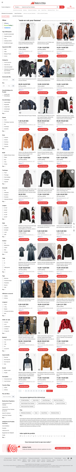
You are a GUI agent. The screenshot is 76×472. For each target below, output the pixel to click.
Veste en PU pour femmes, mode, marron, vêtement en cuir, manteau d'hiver (45, 154)
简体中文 (19, 460)
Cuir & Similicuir (5, 426)
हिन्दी (29, 461)
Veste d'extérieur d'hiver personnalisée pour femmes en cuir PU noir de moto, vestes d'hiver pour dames (46, 300)
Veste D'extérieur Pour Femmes (45, 403)
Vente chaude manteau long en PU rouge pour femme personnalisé (26, 42)
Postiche (4, 428)
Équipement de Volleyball (8, 433)
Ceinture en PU (5, 430)
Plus (21, 415)
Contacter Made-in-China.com (47, 458)
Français (33, 460)
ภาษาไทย (33, 461)
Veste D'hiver (43, 10)
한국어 (65, 460)
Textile (3, 435)
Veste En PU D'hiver (60, 403)
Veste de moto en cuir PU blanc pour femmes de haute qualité (45, 42)
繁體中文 (24, 460)
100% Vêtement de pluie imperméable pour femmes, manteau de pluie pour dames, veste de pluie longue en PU (65, 154)
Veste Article (36, 400)
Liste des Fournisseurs (17, 16)
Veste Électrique (46, 400)
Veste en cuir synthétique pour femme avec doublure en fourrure (46, 226)
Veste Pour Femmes (58, 400)
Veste (39, 10)
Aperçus (64, 458)
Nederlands (24, 461)
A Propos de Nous (8, 458)
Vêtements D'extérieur (32, 10)
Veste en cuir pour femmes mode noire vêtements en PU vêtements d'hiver (46, 263)
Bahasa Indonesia (50, 461)
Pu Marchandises (25, 400)
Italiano (53, 460)
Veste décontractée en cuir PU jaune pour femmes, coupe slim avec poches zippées (46, 374)
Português (49, 460)
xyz (64, 436)
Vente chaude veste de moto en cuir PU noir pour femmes (27, 79)
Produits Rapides (57, 458)
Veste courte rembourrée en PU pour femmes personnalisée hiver (45, 79)
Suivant (49, 391)
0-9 (20, 436)
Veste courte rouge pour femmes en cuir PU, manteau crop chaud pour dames (65, 337)
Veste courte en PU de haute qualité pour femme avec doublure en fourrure (65, 226)
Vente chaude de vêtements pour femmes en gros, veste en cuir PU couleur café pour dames (64, 264)
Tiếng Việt (43, 461)
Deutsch (43, 460)
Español (38, 460)
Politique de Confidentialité (34, 458)
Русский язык (60, 460)
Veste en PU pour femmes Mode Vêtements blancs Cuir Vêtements (64, 79)
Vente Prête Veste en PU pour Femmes (27, 115)
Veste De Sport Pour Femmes (27, 403)
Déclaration (15, 458)
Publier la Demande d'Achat (62, 448)
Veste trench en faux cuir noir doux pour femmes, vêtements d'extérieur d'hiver (65, 374)
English (14, 460)
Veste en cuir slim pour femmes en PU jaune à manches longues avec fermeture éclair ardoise (27, 154)
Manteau (25, 10)
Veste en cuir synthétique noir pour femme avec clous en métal (26, 299)
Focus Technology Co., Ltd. (37, 464)
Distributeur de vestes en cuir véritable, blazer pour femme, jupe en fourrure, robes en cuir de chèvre (27, 264)
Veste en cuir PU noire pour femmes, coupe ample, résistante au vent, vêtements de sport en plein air (45, 190)
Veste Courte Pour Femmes (27, 406)
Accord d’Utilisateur (23, 458)
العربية (69, 460)
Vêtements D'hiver (51, 10)
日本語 (29, 460)
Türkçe (38, 461)
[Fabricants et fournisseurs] (38, 2)
